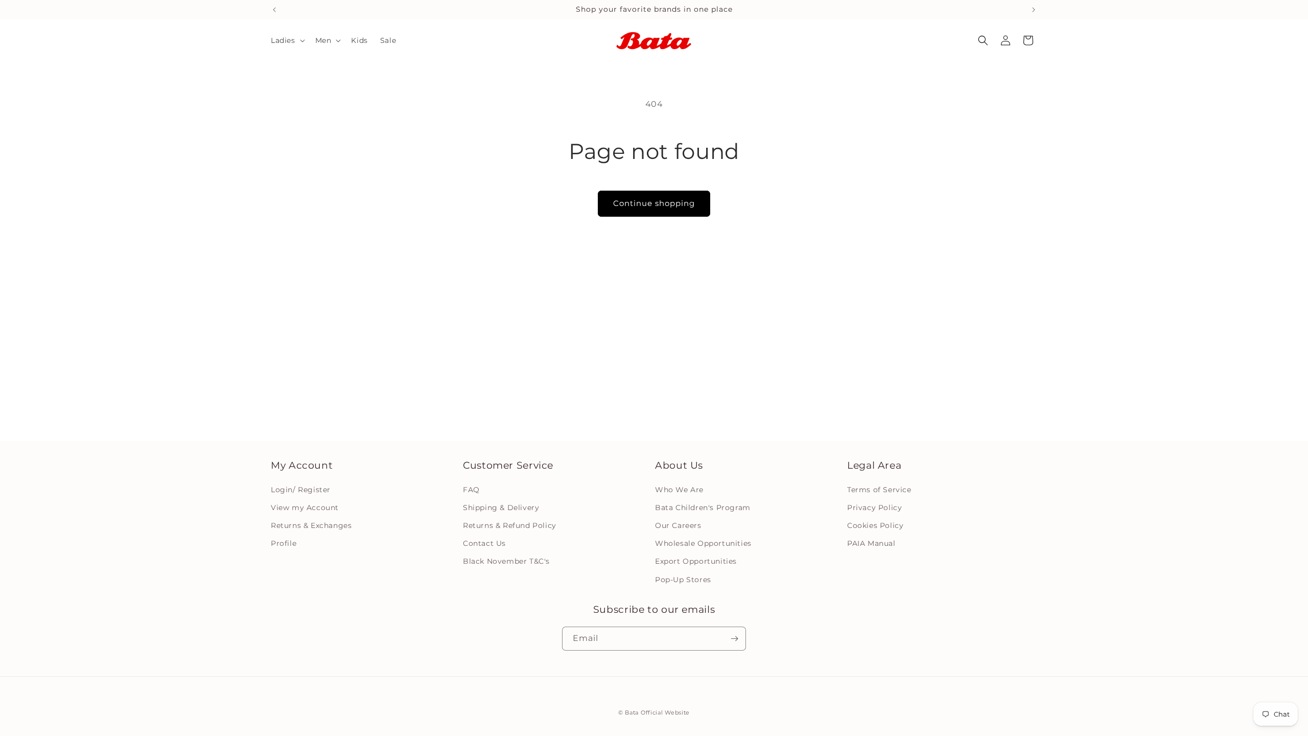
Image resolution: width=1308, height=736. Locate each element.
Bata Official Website (657, 712)
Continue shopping (654, 203)
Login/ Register (301, 489)
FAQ (471, 489)
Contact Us (484, 543)
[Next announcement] (1033, 9)
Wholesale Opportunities (703, 543)
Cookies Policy (875, 525)
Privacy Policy (874, 507)
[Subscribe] (734, 639)
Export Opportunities (696, 561)
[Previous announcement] (274, 9)
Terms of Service (879, 489)
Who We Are (679, 489)
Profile (283, 543)
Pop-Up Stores (683, 579)
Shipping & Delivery (501, 507)
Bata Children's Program (703, 507)
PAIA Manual (871, 543)
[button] (287, 40)
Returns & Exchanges (311, 525)
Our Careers (678, 525)
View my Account (305, 507)
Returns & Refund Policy (509, 525)
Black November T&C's (506, 561)
